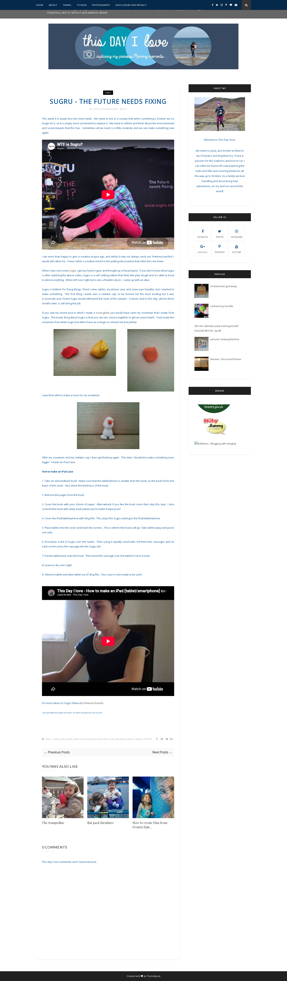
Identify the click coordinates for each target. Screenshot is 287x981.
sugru (129, 739)
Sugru (72, 270)
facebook (202, 237)
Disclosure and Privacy (131, 5)
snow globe (103, 312)
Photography (101, 5)
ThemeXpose (153, 976)
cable (108, 92)
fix (62, 739)
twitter (220, 237)
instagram (236, 237)
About (53, 5)
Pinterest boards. (94, 703)
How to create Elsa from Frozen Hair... (150, 825)
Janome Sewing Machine (224, 339)
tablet (138, 739)
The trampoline (53, 823)
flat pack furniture (100, 823)
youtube (236, 252)
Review (120, 739)
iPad (87, 739)
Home (39, 5)
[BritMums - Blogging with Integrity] (215, 420)
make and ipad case (102, 739)
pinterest (220, 252)
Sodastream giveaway (223, 286)
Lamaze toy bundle (221, 306)
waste (148, 739)
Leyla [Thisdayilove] (106, 109)
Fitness (82, 5)
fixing (69, 739)
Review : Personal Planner (226, 359)
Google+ (203, 252)
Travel (67, 5)
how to (78, 739)
